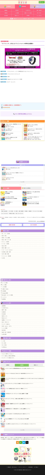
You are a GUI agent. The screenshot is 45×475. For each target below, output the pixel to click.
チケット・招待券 (5, 241)
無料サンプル (4, 316)
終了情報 (36, 467)
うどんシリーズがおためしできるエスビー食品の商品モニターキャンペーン (19, 373)
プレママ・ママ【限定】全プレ (8, 357)
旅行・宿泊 (4, 235)
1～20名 (3, 340)
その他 (3, 257)
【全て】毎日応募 (33, 224)
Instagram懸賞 (5, 293)
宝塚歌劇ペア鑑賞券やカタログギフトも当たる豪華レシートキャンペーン (19, 403)
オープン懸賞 (11, 211)
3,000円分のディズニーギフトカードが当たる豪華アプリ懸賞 (16, 393)
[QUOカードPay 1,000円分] (25, 126)
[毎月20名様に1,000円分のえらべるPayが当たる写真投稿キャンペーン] (3, 198)
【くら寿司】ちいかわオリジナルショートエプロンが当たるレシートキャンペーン (20, 423)
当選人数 (24, 18)
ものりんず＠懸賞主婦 (40, 221)
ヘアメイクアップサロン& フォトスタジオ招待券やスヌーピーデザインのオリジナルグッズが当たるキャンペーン (24, 379)
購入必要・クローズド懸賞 (7, 295)
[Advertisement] (22, 29)
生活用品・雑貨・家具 (6, 251)
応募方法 (15, 18)
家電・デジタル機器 (6, 237)
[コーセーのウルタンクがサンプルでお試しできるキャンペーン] (4, 178)
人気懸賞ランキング (23, 161)
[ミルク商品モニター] (3, 130)
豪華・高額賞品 (39, 10)
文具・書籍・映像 (5, 253)
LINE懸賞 (4, 291)
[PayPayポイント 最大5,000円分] (25, 134)
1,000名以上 (4, 347)
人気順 (32, 18)
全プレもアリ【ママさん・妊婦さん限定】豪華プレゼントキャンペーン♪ (18, 398)
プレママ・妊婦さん (6, 324)
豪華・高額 (4, 309)
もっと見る (22, 181)
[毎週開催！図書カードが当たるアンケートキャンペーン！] (3, 193)
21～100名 (4, 342)
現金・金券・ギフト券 (6, 239)
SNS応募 (4, 313)
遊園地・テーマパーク (6, 320)
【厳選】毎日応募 (11, 224)
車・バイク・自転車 (6, 233)
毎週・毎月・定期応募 (6, 332)
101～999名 (4, 345)
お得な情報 (6, 15)
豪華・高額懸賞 (21, 211)
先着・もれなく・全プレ (7, 326)
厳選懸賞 (5, 10)
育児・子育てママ (5, 322)
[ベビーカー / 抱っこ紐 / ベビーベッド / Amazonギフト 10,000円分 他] (25, 138)
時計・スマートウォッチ (19, 213)
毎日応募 (17, 10)
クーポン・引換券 (5, 243)
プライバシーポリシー (22, 467)
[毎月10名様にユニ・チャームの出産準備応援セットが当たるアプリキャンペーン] (3, 204)
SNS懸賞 (26, 211)
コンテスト (4, 297)
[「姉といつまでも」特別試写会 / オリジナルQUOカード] (3, 126)
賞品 (29, 18)
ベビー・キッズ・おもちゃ (7, 249)
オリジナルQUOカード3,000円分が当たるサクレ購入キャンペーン (17, 413)
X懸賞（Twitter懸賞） (4, 211)
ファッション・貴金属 (6, 255)
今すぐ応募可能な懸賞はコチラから (23, 113)
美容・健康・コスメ (6, 247)
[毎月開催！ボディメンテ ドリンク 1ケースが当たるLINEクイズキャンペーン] (24, 204)
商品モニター (17, 15)
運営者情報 (30, 467)
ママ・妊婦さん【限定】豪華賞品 (8, 355)
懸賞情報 (24, 6)
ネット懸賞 (15, 211)
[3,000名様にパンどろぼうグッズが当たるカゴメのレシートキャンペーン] (24, 198)
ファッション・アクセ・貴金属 (37, 211)
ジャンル (20, 18)
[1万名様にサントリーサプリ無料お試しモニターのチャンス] (4, 169)
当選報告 (9, 6)
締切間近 (28, 15)
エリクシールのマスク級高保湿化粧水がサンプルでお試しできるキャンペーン (19, 368)
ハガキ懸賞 (4, 286)
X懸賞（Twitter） (5, 289)
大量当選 (4, 311)
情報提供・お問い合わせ (12, 467)
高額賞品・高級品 (11, 213)
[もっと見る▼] (39, 15)
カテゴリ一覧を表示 (42, 1)
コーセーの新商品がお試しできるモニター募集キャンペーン (16, 388)
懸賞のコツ (38, 6)
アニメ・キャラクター (4, 213)
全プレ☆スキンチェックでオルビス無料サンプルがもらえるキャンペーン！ (19, 383)
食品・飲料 (4, 245)
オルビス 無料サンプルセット (8, 353)
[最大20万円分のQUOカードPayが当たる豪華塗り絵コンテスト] (24, 193)
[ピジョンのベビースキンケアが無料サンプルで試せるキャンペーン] (4, 174)
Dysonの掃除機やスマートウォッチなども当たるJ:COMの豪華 (17, 418)
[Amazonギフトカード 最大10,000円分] (25, 130)
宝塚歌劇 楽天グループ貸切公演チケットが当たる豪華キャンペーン (17, 408)
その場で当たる (28, 10)
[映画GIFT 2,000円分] (3, 134)
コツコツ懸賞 (4, 328)
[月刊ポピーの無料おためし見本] (3, 138)
